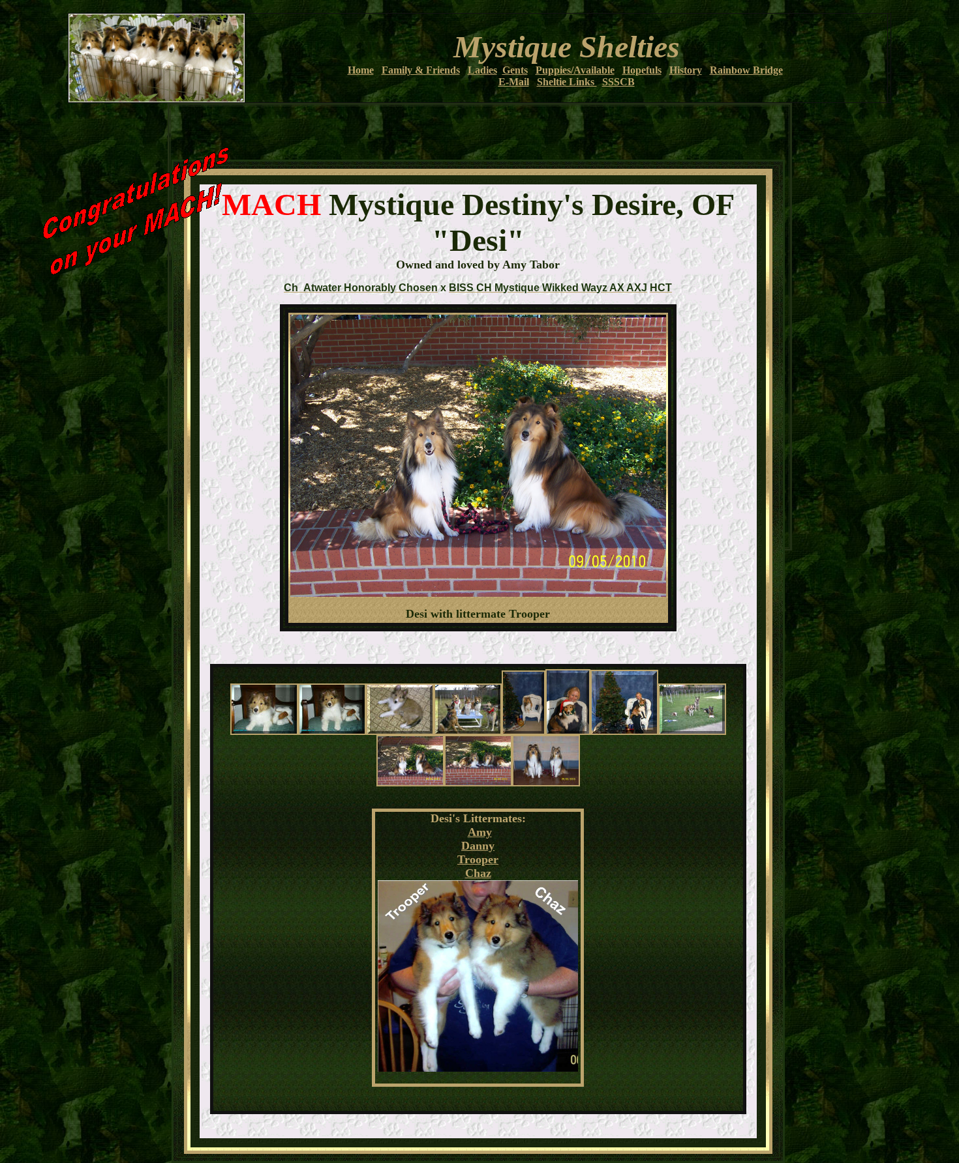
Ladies (482, 70)
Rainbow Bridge (746, 70)
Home (361, 70)
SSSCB (618, 81)
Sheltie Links (567, 81)
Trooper (477, 859)
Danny (478, 845)
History (685, 70)
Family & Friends (421, 70)
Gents (515, 70)
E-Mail (513, 81)
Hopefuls (642, 70)
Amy (480, 832)
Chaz (478, 873)
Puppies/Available (575, 70)
